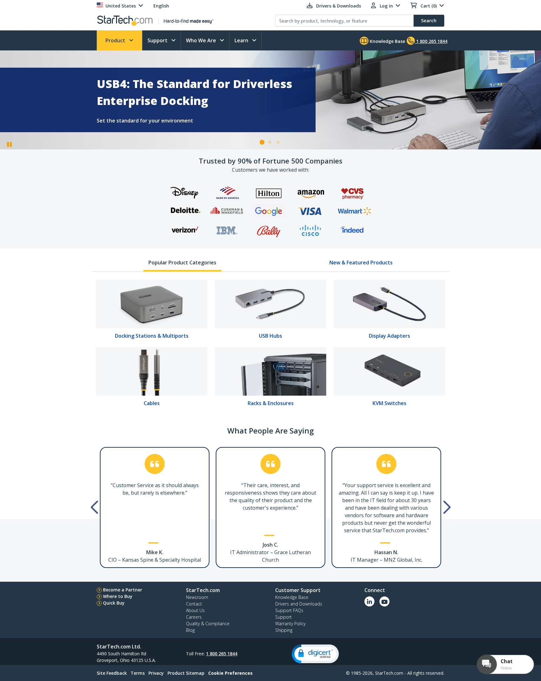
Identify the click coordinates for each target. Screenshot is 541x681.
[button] (315, 654)
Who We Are (201, 40)
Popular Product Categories (182, 262)
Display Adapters (389, 335)
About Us (195, 610)
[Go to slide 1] (262, 142)
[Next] (444, 501)
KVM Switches (389, 403)
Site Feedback (112, 673)
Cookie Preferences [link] (230, 673)
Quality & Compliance (207, 623)
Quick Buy (114, 603)
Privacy (156, 673)
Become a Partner (122, 590)
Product (116, 40)
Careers (194, 617)
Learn (242, 40)
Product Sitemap (185, 673)
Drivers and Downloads (298, 604)
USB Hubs (270, 335)
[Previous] (93, 501)
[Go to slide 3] (278, 142)
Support (158, 40)
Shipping (283, 630)
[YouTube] (384, 601)
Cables (152, 403)
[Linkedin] (369, 601)
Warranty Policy (290, 623)
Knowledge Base (386, 41)
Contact (194, 604)
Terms (138, 673)
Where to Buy (117, 596)
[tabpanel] (270, 345)
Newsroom (197, 597)
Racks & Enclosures (271, 403)
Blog (190, 630)
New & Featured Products (361, 262)
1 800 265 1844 (221, 654)
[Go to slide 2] (270, 142)
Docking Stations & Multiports (151, 335)
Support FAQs (289, 610)
